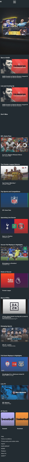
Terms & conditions (6, 439)
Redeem (3, 451)
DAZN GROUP (5, 446)
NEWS (3, 448)
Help (2, 436)
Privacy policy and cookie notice (10, 441)
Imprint (3, 444)
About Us (3, 453)
